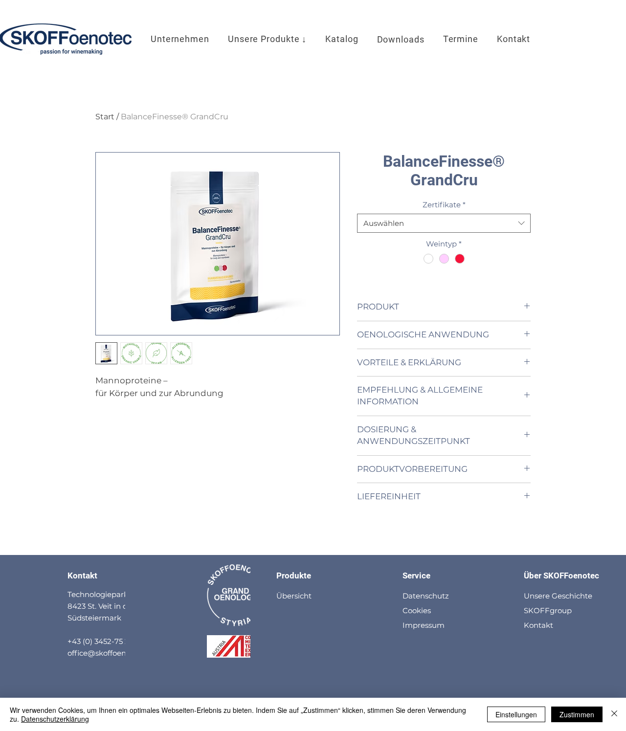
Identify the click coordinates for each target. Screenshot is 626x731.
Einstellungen (516, 714)
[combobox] (444, 223)
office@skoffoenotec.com (113, 653)
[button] (267, 39)
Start (104, 116)
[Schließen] (614, 714)
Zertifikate (444, 204)
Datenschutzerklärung (55, 719)
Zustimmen (576, 714)
